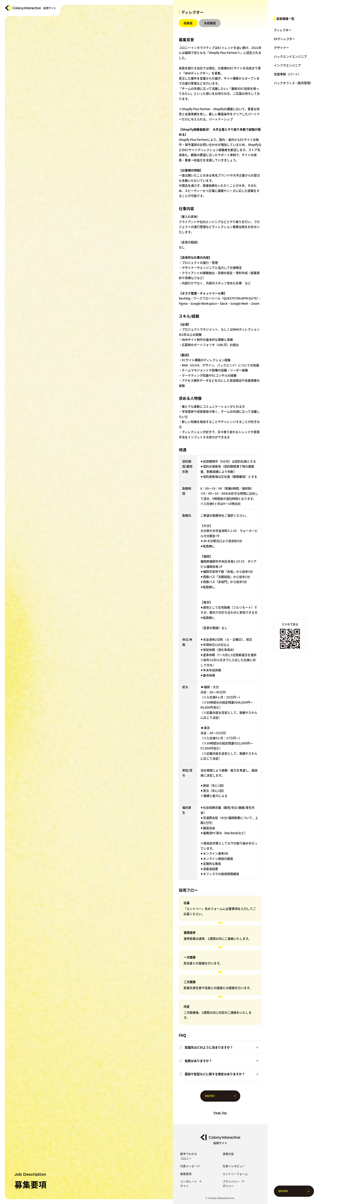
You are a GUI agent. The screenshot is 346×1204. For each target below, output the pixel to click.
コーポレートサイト (188, 1183)
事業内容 (228, 1154)
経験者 (188, 23)
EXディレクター (284, 39)
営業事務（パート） (287, 74)
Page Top (220, 1113)
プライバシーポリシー (231, 1183)
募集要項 (185, 1174)
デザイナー (281, 47)
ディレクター (283, 30)
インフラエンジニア (287, 65)
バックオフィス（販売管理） (293, 83)
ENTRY (283, 1191)
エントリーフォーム (235, 1174)
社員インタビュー (234, 1166)
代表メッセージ (190, 1166)
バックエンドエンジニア (290, 56)
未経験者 (210, 23)
